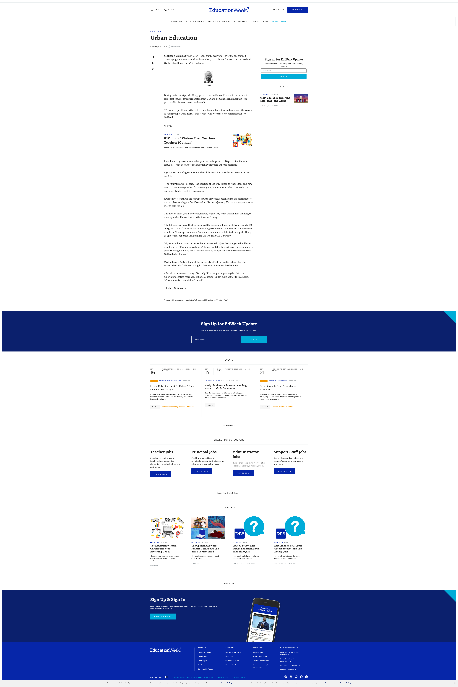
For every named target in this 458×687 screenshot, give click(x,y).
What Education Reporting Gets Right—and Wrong (275, 99)
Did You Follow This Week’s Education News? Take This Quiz (246, 548)
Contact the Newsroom (234, 665)
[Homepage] (229, 10)
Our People (202, 661)
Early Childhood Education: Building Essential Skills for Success (226, 387)
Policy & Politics (195, 21)
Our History (202, 656)
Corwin (291, 407)
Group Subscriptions (261, 661)
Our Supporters (204, 665)
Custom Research (287, 670)
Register (155, 406)
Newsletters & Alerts (260, 656)
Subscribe (297, 10)
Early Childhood (212, 381)
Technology (240, 21)
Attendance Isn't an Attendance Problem (278, 388)
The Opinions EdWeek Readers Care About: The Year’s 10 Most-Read (205, 548)
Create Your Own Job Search (228, 493)
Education (156, 32)
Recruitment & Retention (170, 381)
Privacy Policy (239, 677)
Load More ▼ (229, 583)
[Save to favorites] (153, 63)
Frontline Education (186, 407)
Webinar (186, 381)
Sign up (254, 340)
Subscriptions (258, 652)
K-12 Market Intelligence (289, 665)
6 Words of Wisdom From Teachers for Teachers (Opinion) (192, 140)
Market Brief (279, 21)
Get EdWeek (258, 648)
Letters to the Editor (233, 652)
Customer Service (232, 661)
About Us (202, 648)
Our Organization (204, 652)
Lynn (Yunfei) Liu (239, 563)
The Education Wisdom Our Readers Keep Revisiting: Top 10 (163, 548)
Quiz (245, 542)
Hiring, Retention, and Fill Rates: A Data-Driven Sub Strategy (172, 388)
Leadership (176, 21)
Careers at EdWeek (205, 669)
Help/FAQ (229, 656)
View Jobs (160, 474)
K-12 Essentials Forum (230, 381)
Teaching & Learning (219, 21)
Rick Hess (263, 106)
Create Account (163, 616)
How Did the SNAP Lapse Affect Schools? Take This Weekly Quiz (288, 548)
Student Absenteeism (278, 381)
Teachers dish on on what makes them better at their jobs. (191, 148)
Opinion (255, 21)
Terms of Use (222, 677)
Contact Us (230, 648)
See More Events (229, 425)
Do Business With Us (289, 648)
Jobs (265, 21)
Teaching (168, 134)
